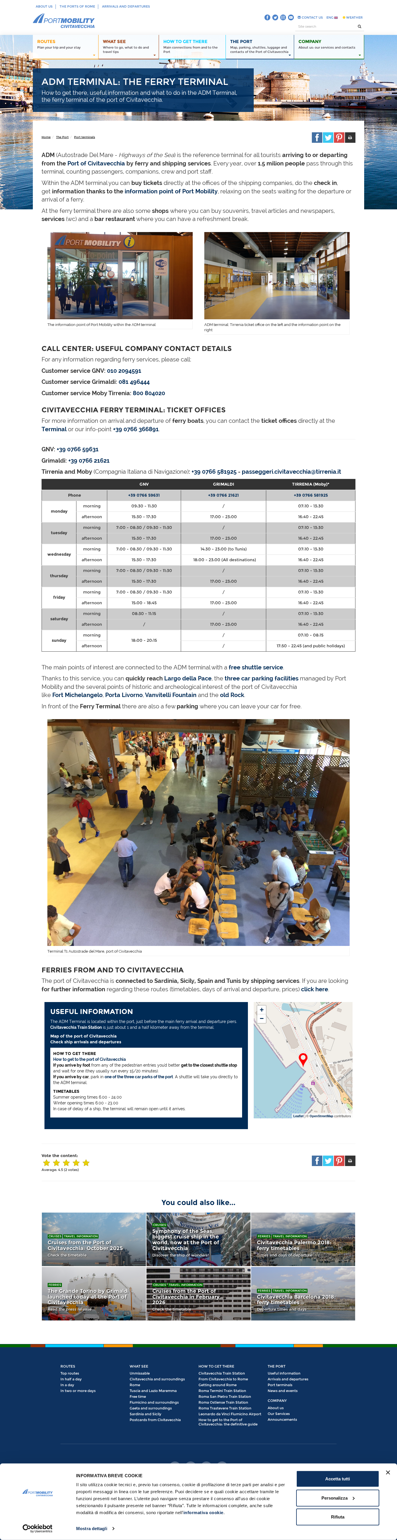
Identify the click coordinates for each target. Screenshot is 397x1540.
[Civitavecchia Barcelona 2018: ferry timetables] (303, 1293)
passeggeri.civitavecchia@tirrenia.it (291, 471)
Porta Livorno (124, 694)
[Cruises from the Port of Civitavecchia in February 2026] (198, 1293)
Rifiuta (337, 1516)
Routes (67, 1366)
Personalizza (334, 1497)
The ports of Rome (77, 6)
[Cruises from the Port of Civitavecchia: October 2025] (94, 1239)
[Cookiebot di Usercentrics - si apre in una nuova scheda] (37, 1528)
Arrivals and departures (126, 6)
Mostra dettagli (91, 1528)
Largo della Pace (188, 678)
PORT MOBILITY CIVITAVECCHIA (64, 21)
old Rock (232, 694)
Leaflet (298, 1116)
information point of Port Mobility (171, 191)
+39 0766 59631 (144, 495)
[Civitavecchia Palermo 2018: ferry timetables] (303, 1239)
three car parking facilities (261, 678)
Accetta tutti (337, 1478)
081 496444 (134, 381)
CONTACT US (312, 17)
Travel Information (81, 1236)
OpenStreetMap (321, 1116)
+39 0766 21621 (89, 460)
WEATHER (354, 17)
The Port (62, 137)
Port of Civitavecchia (96, 163)
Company (277, 1400)
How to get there (216, 1366)
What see (139, 1366)
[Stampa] (350, 137)
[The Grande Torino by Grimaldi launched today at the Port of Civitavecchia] (94, 1293)
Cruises (55, 1236)
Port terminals (84, 137)
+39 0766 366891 (136, 429)
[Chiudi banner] (388, 1473)
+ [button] (262, 1009)
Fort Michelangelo (77, 694)
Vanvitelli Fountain (170, 694)
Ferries (264, 1236)
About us (44, 6)
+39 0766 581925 (214, 471)
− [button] (262, 1018)
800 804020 (149, 393)
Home (46, 137)
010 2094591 (124, 370)
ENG (330, 17)
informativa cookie (203, 1512)
